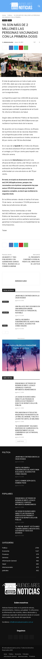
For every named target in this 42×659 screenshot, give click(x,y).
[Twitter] (16, 48)
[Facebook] (11, 48)
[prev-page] (3, 332)
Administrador (8, 42)
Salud (9, 20)
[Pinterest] (21, 48)
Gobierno (5, 301)
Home (4, 15)
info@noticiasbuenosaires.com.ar (21, 622)
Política (10, 15)
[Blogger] (10, 637)
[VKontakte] (32, 637)
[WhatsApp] (26, 48)
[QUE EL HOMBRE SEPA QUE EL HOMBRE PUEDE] (7, 484)
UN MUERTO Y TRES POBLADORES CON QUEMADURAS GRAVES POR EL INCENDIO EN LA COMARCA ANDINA (10, 261)
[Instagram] (26, 637)
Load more (20, 441)
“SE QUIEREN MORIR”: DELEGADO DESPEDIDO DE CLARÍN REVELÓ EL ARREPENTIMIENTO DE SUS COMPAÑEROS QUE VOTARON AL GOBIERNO (26, 430)
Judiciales (5, 312)
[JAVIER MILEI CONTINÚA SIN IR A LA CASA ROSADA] (7, 299)
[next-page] (7, 332)
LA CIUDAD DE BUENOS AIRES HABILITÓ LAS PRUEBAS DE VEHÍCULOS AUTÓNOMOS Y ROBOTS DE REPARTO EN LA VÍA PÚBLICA (26, 401)
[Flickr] (21, 637)
